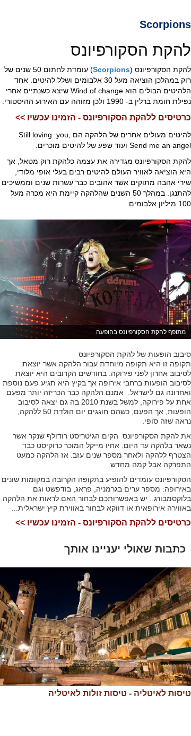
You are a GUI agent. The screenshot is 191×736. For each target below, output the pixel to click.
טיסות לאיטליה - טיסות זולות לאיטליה (119, 693)
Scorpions (111, 69)
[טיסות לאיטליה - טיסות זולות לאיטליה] (95, 627)
